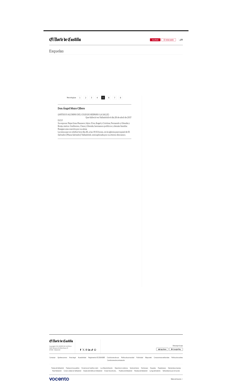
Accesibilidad (82, 357)
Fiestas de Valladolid (57, 368)
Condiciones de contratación (116, 360)
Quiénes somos (62, 357)
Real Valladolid (57, 371)
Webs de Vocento (176, 379)
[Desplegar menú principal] (181, 39)
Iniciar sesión (170, 40)
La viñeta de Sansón (106, 368)
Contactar (52, 357)
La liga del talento (155, 371)
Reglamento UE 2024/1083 (96, 357)
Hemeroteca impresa (174, 368)
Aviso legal (72, 357)
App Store (163, 349)
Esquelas (56, 50)
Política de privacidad (127, 357)
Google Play (177, 349)
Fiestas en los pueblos (72, 368)
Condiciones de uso (113, 357)
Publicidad (139, 357)
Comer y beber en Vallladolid (72, 371)
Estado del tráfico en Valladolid (92, 371)
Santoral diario (134, 368)
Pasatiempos (162, 368)
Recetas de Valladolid (140, 371)
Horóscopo (144, 368)
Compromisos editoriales (161, 357)
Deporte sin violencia (121, 368)
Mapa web (148, 357)
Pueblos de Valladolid (125, 371)
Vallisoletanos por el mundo (171, 371)
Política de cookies (177, 357)
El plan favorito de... (110, 371)
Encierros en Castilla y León (90, 368)
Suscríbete (155, 40)
